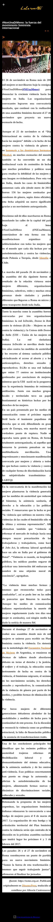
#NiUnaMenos (31, 89)
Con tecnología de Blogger (28, 916)
